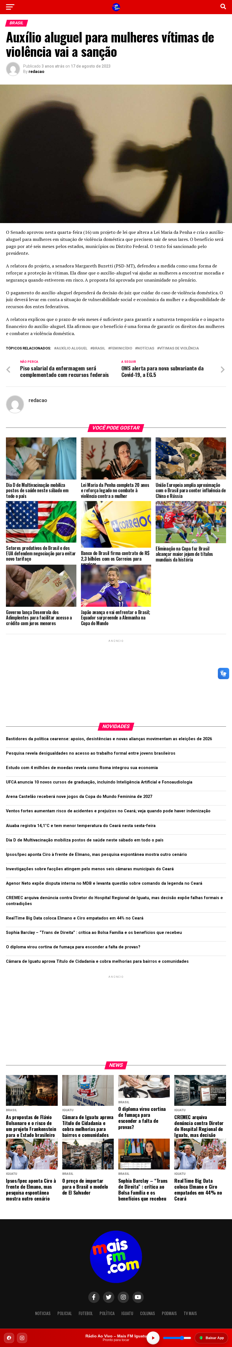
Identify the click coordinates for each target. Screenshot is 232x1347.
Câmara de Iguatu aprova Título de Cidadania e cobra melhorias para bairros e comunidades (97, 961)
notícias (145, 348)
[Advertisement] (116, 679)
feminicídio (121, 348)
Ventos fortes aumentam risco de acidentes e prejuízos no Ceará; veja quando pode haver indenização (108, 811)
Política (107, 1313)
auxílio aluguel (71, 348)
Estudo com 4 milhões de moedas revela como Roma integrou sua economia (82, 767)
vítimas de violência (179, 348)
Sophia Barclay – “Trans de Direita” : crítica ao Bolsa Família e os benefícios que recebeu (94, 932)
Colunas (147, 1313)
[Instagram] (22, 1338)
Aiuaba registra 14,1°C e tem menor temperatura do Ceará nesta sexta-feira (81, 825)
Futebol (86, 1313)
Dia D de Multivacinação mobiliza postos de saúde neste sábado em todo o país (85, 840)
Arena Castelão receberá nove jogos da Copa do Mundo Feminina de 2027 (79, 796)
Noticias (43, 1313)
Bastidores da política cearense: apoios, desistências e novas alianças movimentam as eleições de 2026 (109, 739)
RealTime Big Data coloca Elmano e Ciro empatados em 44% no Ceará (74, 918)
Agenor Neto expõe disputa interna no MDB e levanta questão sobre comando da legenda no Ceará (104, 883)
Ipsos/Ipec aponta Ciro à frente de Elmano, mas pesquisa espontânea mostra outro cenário (96, 854)
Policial (64, 1313)
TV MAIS (190, 1313)
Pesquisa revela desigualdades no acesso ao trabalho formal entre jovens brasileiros (90, 753)
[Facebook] (9, 1338)
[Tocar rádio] (153, 1337)
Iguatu (127, 1313)
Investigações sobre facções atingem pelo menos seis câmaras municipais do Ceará (90, 869)
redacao (36, 71)
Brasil (99, 348)
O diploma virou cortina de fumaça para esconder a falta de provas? (73, 947)
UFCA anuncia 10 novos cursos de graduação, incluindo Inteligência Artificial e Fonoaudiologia (99, 782)
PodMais (169, 1313)
